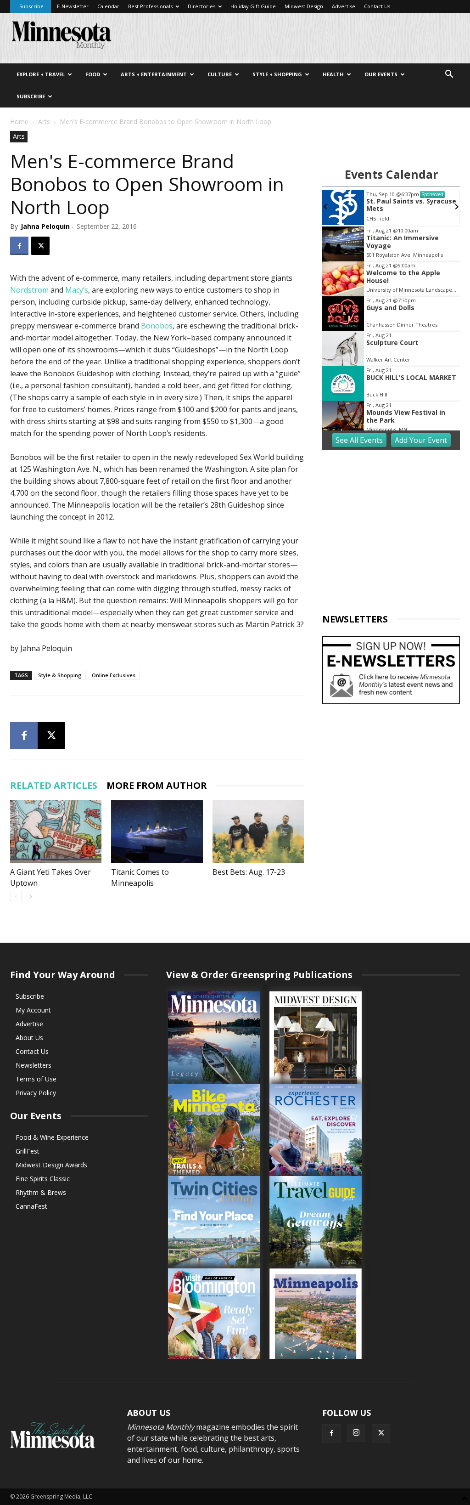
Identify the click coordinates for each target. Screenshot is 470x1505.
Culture (219, 74)
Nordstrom (29, 290)
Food (92, 74)
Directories (201, 6)
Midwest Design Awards (51, 1164)
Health (333, 74)
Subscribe (31, 6)
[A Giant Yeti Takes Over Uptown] (55, 831)
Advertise (343, 6)
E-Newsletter (73, 6)
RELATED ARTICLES (53, 785)
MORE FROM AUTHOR (156, 785)
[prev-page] (16, 896)
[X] (40, 246)
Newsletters (33, 1065)
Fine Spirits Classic (43, 1178)
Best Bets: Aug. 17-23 (249, 872)
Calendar (108, 6)
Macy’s (76, 290)
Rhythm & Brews (41, 1192)
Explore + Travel (41, 74)
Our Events (380, 74)
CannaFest (31, 1206)
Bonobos (157, 326)
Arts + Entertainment (154, 74)
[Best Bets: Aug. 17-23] (258, 831)
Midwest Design (304, 6)
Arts (44, 121)
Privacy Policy (36, 1092)
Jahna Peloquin (45, 226)
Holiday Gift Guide (253, 6)
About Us (29, 1037)
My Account (33, 1010)
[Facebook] (19, 246)
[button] (449, 75)
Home (19, 121)
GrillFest (27, 1151)
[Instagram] (356, 1433)
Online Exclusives (113, 675)
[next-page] (30, 896)
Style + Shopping (277, 74)
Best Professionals (150, 6)
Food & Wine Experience (52, 1137)
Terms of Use (36, 1079)
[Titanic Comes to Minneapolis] (156, 831)
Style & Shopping (60, 675)
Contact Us (377, 6)
